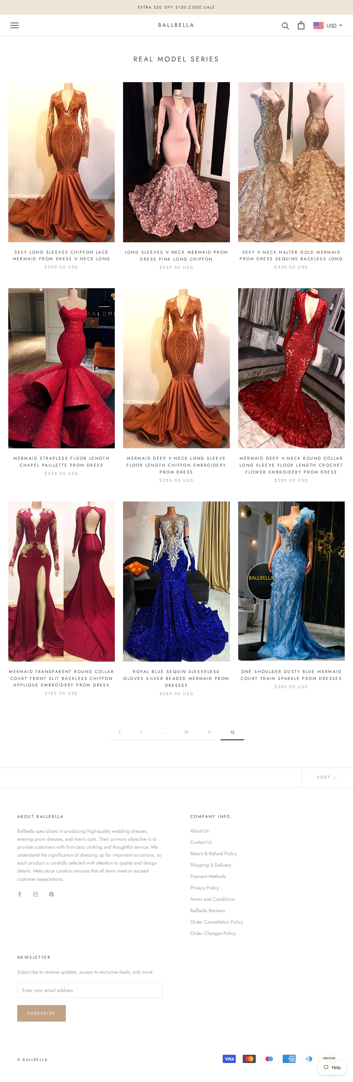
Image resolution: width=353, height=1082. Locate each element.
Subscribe (41, 1013)
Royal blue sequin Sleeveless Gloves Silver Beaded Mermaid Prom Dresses (176, 679)
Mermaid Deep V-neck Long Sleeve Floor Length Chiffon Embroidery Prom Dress (176, 465)
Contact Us (201, 842)
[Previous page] (119, 732)
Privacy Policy (204, 887)
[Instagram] (35, 894)
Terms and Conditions (212, 899)
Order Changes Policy (213, 933)
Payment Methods (208, 876)
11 (209, 732)
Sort (325, 777)
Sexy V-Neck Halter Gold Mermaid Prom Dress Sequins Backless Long (291, 255)
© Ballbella (32, 1059)
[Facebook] (19, 894)
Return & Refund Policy (213, 853)
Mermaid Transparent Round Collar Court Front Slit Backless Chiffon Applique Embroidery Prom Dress (61, 679)
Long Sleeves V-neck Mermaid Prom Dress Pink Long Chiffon (177, 255)
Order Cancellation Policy (216, 921)
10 (186, 732)
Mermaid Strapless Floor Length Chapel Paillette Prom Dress (61, 461)
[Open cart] (301, 25)
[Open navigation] (14, 25)
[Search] (285, 25)
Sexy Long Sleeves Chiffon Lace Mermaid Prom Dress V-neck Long (62, 255)
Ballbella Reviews (207, 910)
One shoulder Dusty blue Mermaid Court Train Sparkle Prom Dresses (291, 675)
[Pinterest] (51, 894)
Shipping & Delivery (210, 864)
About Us (199, 830)
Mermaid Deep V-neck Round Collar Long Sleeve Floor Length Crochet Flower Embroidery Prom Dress (291, 465)
